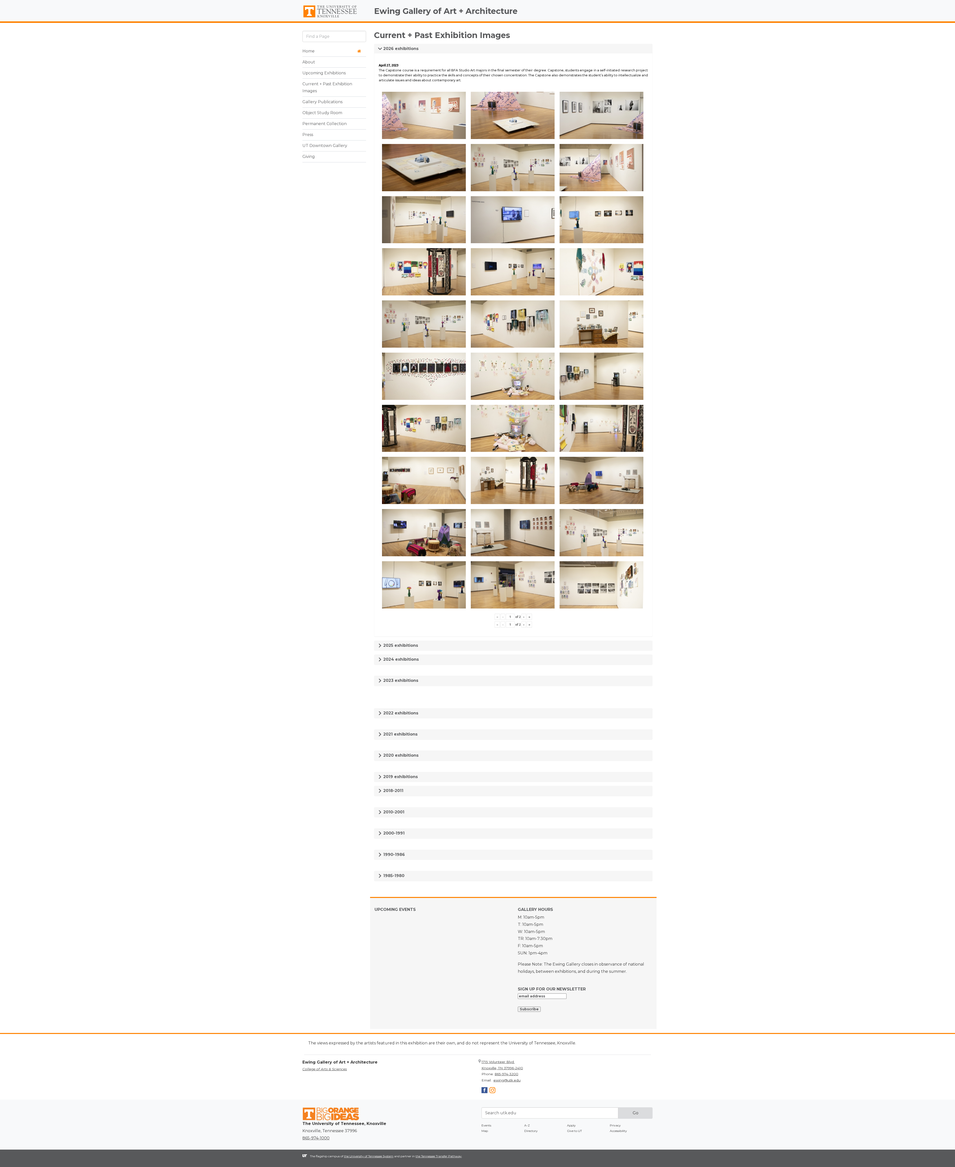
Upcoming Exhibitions (324, 73)
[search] (334, 36)
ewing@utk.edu (507, 1080)
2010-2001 (393, 812)
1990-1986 (393, 854)
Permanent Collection (324, 124)
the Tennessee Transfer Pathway (439, 1156)
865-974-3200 (506, 1074)
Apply (571, 1125)
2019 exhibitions (400, 776)
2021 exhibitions (400, 734)
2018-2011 (392, 790)
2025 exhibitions (400, 645)
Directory (531, 1131)
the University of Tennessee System (368, 1156)
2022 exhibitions (400, 713)
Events (486, 1125)
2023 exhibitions (400, 680)
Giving (308, 156)
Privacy (615, 1125)
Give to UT (574, 1131)
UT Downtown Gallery (324, 145)
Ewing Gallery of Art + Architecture (446, 11)
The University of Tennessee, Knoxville (334, 17)
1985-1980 (393, 875)
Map (484, 1131)
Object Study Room (322, 113)
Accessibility (618, 1131)
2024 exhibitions (400, 659)
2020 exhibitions (400, 755)
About (308, 62)
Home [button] (308, 51)
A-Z (527, 1125)
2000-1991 (393, 833)
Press (307, 135)
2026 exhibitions (400, 48)
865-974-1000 (316, 1138)
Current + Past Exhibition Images (327, 87)
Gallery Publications (322, 102)
